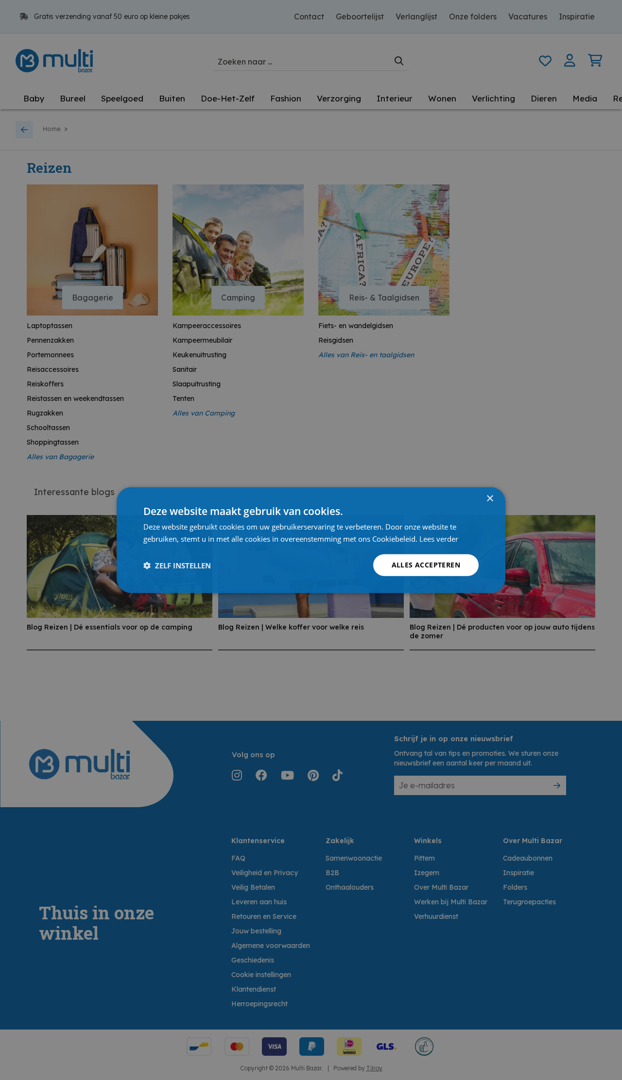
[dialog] (311, 540)
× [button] (489, 498)
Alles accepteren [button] (426, 564)
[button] (177, 565)
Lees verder (438, 538)
